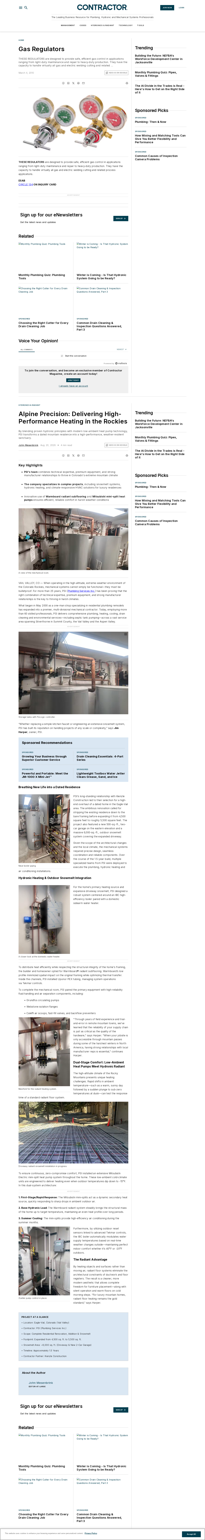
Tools (140, 25)
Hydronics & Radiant (102, 25)
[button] (21, 8)
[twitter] (73, 83)
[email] (83, 83)
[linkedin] (68, 83)
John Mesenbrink (28, 440)
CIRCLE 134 (26, 184)
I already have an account (73, 381)
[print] (127, 83)
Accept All (191, 1534)
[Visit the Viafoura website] (121, 359)
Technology (126, 25)
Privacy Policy (91, 1533)
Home (21, 40)
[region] (73, 352)
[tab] (27, 345)
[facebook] (63, 83)
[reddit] (78, 83)
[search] (26, 8)
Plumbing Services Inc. (81, 586)
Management (68, 25)
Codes (83, 25)
